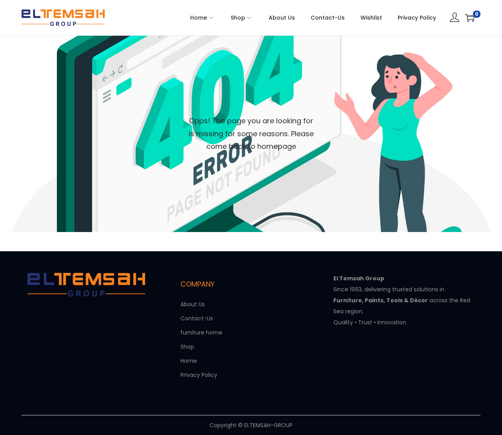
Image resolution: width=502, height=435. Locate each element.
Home (188, 361)
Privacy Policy (198, 375)
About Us (192, 304)
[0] (470, 17)
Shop (187, 347)
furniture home (201, 332)
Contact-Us (196, 318)
